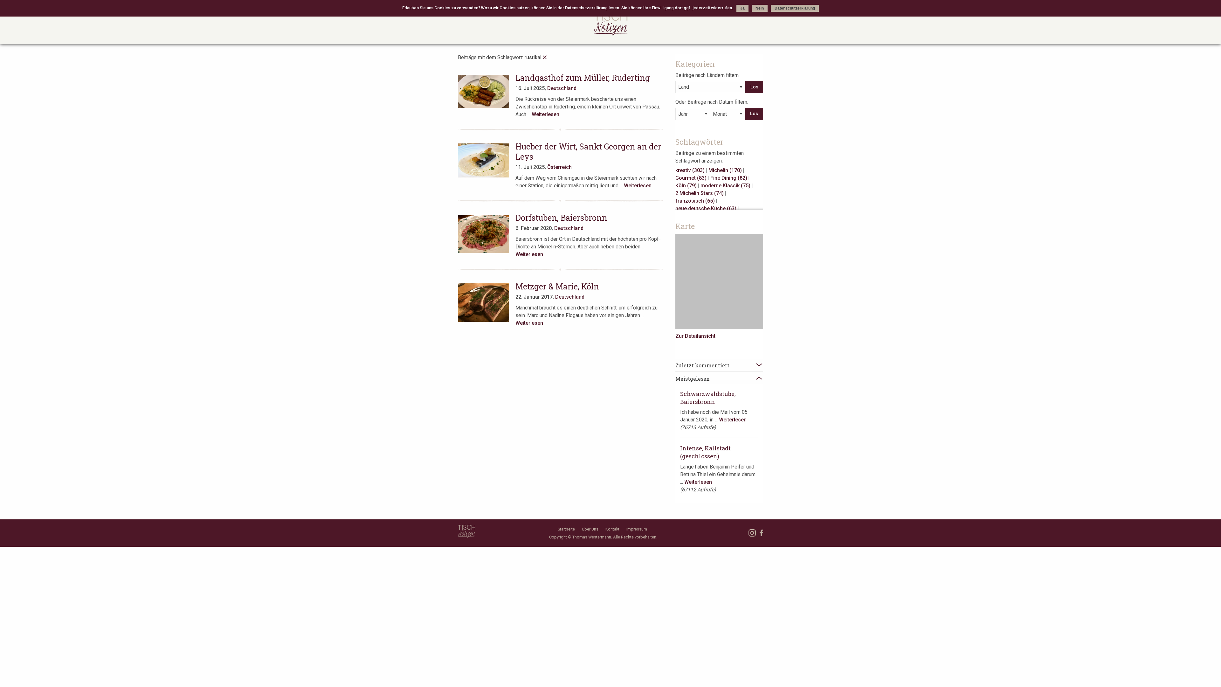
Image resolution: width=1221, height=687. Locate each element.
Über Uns (590, 529)
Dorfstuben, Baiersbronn (561, 217)
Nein (759, 8)
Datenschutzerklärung (795, 8)
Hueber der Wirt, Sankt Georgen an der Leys (588, 151)
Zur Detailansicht (695, 336)
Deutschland (561, 88)
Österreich (559, 167)
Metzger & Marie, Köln (557, 286)
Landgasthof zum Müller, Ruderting (582, 78)
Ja (742, 8)
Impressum (636, 529)
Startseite (566, 529)
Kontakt (612, 529)
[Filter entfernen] (545, 57)
